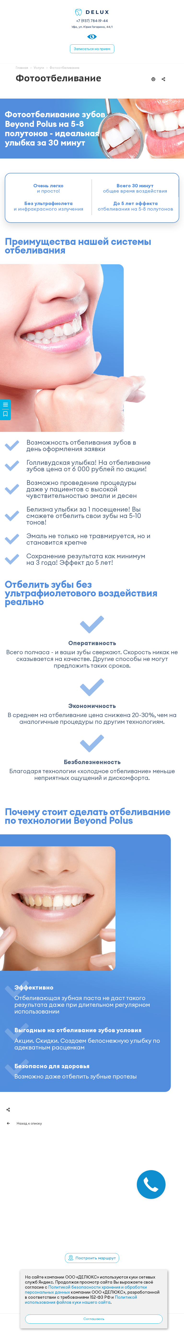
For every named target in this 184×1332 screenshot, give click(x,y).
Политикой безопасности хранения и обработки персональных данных (86, 1290)
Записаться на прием (92, 49)
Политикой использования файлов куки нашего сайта (81, 1300)
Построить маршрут (95, 1257)
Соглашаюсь (93, 1319)
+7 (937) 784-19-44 (92, 20)
